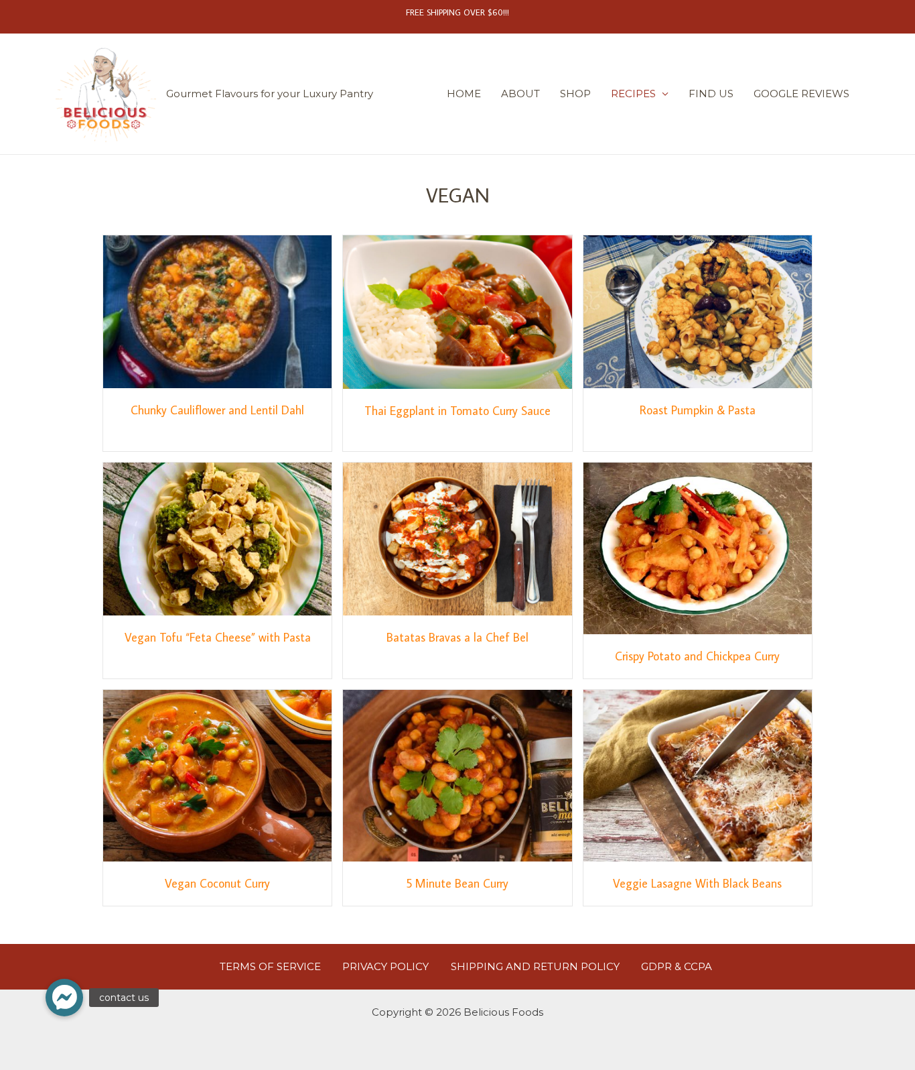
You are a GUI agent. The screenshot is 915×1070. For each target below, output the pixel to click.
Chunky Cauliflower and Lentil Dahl (217, 410)
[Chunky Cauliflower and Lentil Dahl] (217, 310)
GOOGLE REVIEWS (801, 93)
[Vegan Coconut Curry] (217, 774)
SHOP (575, 93)
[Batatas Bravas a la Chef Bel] (457, 538)
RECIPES (633, 93)
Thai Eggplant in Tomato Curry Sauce (457, 410)
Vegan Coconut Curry (217, 883)
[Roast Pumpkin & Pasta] (697, 310)
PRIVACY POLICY (385, 966)
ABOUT (520, 93)
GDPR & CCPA (676, 966)
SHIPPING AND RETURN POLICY (535, 966)
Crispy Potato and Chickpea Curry (697, 656)
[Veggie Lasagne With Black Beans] (697, 774)
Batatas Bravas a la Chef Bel (457, 637)
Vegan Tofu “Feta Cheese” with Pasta (218, 637)
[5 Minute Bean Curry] (457, 774)
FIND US (711, 93)
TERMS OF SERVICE (270, 966)
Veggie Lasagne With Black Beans (697, 883)
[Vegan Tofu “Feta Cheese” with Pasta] (217, 538)
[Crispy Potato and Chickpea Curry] (697, 547)
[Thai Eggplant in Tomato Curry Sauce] (457, 310)
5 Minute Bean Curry (457, 883)
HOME (464, 93)
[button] (64, 997)
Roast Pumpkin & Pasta (698, 410)
